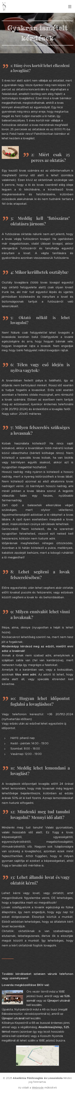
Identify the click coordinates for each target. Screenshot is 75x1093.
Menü (69, 6)
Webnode (38, 1087)
